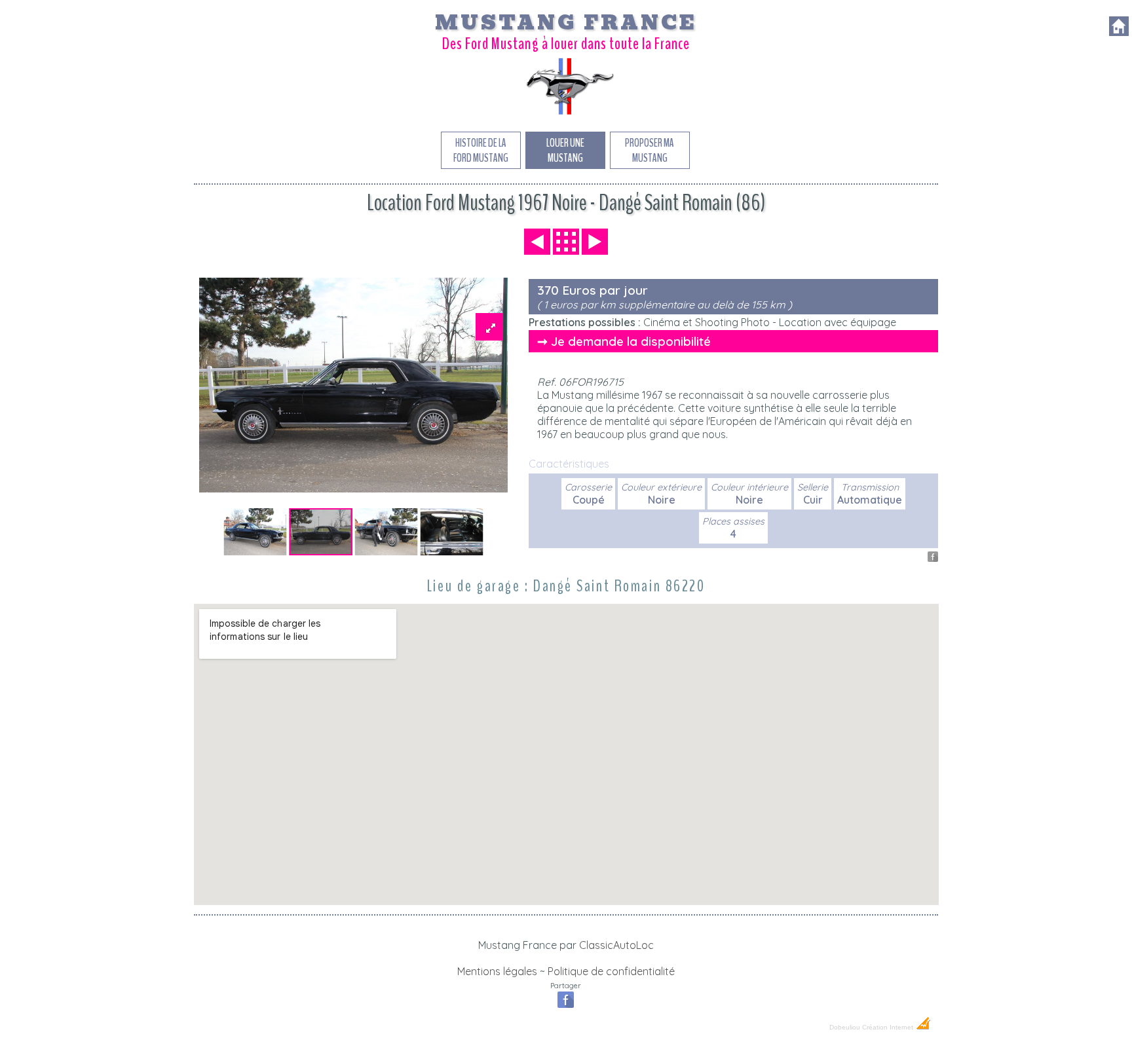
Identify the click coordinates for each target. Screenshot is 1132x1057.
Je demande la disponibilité (631, 341)
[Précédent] (537, 242)
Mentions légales (497, 971)
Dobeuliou (844, 1027)
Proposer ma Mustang (649, 151)
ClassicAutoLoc (616, 945)
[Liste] (566, 242)
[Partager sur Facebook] (933, 558)
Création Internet (888, 1027)
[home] (1119, 32)
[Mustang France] (566, 114)
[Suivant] (595, 242)
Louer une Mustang (565, 151)
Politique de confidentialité (611, 971)
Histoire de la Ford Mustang (480, 151)
